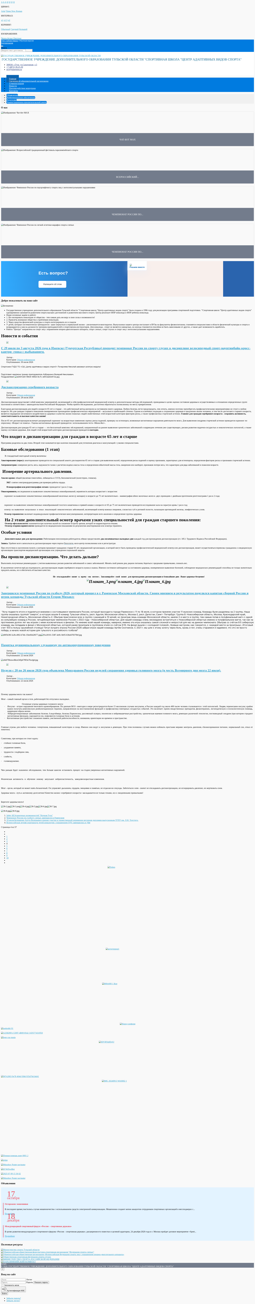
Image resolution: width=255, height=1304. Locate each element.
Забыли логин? (13, 1300)
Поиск (4, 48)
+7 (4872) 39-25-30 (14, 67)
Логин (29, 1279)
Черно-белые (7, 38)
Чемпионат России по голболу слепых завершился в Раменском (35, 818)
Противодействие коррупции (22, 88)
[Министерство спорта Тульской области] (20, 1250)
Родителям (11, 100)
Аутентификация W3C (16, 1291)
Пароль (29, 1282)
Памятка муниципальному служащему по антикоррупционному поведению (55, 645)
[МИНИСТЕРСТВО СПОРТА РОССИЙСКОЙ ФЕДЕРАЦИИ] (30, 1259)
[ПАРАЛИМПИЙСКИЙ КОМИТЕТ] (18, 1261)
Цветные (17, 38)
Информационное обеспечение (21, 97)
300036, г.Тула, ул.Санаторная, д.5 (21, 65)
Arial (3, 11)
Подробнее (10, 1236)
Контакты (13, 91)
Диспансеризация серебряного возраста (30, 387)
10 (7, 858)
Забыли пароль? (13, 1298)
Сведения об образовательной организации (28, 81)
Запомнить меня (11, 1285)
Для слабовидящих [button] (9, 41)
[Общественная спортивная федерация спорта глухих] (26, 1257)
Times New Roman (14, 11)
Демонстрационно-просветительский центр (26, 102)
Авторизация (7, 43)
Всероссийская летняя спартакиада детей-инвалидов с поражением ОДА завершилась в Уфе (48, 822)
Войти (4, 1294)
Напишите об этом (52, 284)
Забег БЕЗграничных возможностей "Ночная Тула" (29, 815)
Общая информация (26, 360)
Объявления (12, 95)
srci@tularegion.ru (14, 69)
